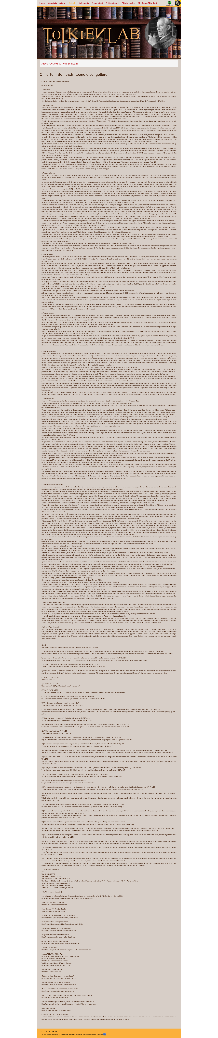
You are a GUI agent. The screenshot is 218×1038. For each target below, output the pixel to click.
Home (42, 3)
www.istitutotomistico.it (75, 1034)
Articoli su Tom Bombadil (64, 63)
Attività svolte (128, 3)
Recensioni (97, 3)
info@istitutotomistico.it (89, 1034)
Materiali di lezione (56, 3)
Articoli (72, 3)
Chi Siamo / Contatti (147, 3)
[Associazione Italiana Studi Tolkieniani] (169, 3)
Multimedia (83, 3)
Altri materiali (112, 3)
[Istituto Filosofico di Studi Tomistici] (178, 3)
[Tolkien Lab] (109, 32)
